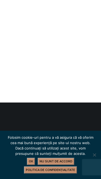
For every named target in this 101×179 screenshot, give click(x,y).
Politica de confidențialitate (50, 170)
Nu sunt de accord (56, 161)
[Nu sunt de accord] (94, 155)
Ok (31, 161)
